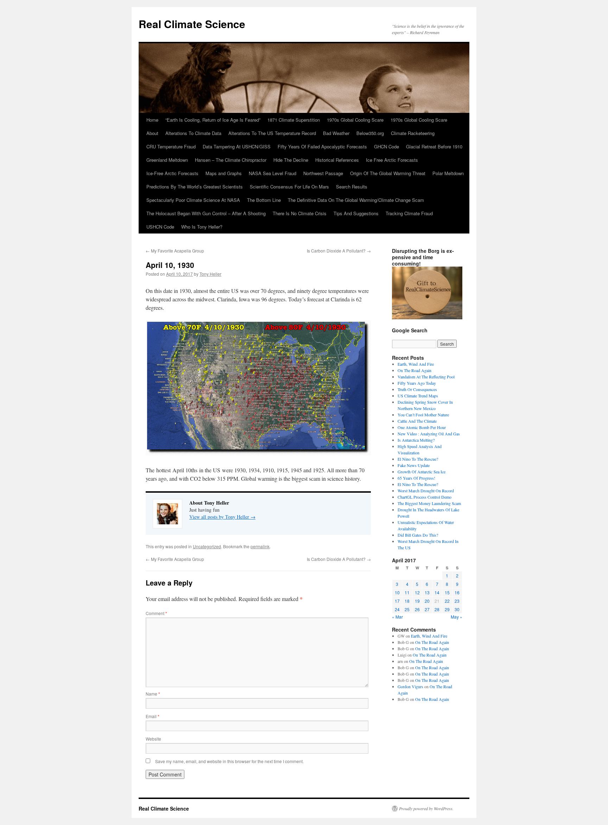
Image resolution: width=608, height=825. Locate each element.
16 (457, 592)
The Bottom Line (264, 200)
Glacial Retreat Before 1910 (434, 146)
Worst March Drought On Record (426, 490)
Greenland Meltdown (167, 159)
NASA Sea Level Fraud (272, 173)
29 (447, 609)
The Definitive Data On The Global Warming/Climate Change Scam (356, 200)
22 (447, 601)
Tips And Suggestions (356, 213)
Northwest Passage (323, 173)
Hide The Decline (290, 159)
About (152, 133)
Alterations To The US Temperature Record (272, 133)
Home (152, 119)
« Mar (397, 617)
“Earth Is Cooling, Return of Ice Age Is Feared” (212, 119)
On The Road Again (414, 370)
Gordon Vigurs (410, 686)
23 (457, 601)
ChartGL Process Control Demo (424, 497)
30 (457, 609)
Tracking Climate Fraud (409, 213)
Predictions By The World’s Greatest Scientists (194, 186)
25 (407, 609)
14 (437, 592)
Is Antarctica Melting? (416, 440)
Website (153, 739)
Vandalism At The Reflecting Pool (426, 376)
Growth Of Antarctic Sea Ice (421, 471)
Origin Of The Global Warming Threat (387, 173)
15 (447, 592)
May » (456, 617)
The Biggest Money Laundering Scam (429, 503)
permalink (260, 546)
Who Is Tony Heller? (201, 226)
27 (427, 609)
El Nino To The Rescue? (418, 459)
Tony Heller (210, 274)
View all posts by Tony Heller (222, 516)
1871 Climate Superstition (293, 119)
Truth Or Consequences (417, 389)
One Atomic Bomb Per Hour (422, 427)
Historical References (337, 159)
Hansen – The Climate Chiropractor (230, 159)
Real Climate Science (192, 23)
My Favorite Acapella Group (175, 251)
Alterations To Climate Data (193, 133)
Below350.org (370, 133)
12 (417, 592)
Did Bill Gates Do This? (418, 535)
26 (417, 609)
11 (407, 592)
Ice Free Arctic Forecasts (392, 159)
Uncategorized (207, 546)
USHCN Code (160, 226)
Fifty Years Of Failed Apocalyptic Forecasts (322, 146)
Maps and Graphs (223, 173)
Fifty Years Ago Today (417, 383)
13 (427, 592)
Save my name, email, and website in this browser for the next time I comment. (229, 761)
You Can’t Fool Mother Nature (423, 414)
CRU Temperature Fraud (171, 146)
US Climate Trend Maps (418, 395)
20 (427, 601)
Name (153, 694)
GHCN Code (386, 146)
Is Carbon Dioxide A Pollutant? (339, 251)
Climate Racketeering (413, 133)
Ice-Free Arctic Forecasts (172, 173)
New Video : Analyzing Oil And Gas (429, 433)
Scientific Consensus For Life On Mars (289, 186)
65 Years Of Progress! (416, 478)
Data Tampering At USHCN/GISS (237, 146)
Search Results (351, 186)
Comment (156, 613)
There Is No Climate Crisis (300, 213)
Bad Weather (336, 133)
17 (397, 601)
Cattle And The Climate (417, 421)
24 (397, 609)
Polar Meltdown (448, 173)
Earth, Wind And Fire (416, 364)
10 (397, 592)
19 (417, 601)
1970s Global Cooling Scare (355, 119)
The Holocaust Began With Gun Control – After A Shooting (206, 213)
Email (152, 716)
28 (437, 609)
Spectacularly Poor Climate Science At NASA (193, 200)
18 (407, 601)
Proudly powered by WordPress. (426, 808)
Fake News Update (414, 465)
